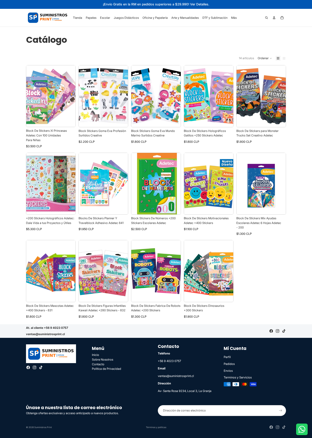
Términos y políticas (156, 427)
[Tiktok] (284, 331)
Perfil (227, 357)
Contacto (98, 364)
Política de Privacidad (106, 369)
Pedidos (229, 364)
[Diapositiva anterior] (31, 96)
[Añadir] (70, 121)
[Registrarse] (280, 410)
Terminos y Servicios (238, 377)
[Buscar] (266, 18)
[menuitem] (234, 18)
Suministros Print (43, 427)
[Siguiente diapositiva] (70, 96)
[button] (265, 58)
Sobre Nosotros (102, 359)
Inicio (95, 355)
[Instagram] (277, 331)
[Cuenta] (274, 18)
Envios (228, 370)
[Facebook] (271, 331)
